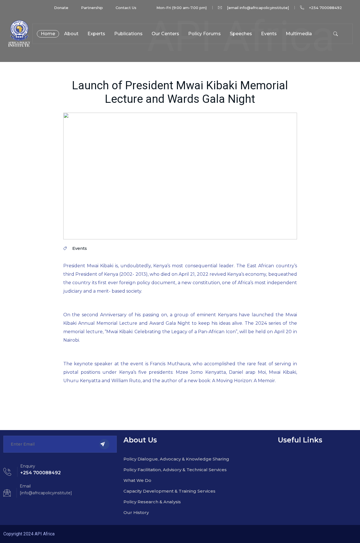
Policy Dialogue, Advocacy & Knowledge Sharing (176, 459)
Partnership (92, 7)
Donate (61, 7)
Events (269, 33)
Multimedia (299, 33)
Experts (96, 33)
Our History (136, 512)
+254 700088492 (325, 8)
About (71, 33)
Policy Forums (204, 33)
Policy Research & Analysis (152, 501)
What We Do (137, 480)
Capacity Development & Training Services (169, 491)
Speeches (241, 33)
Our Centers (165, 33)
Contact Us (126, 7)
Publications (128, 33)
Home (48, 33)
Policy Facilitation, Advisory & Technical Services (175, 469)
